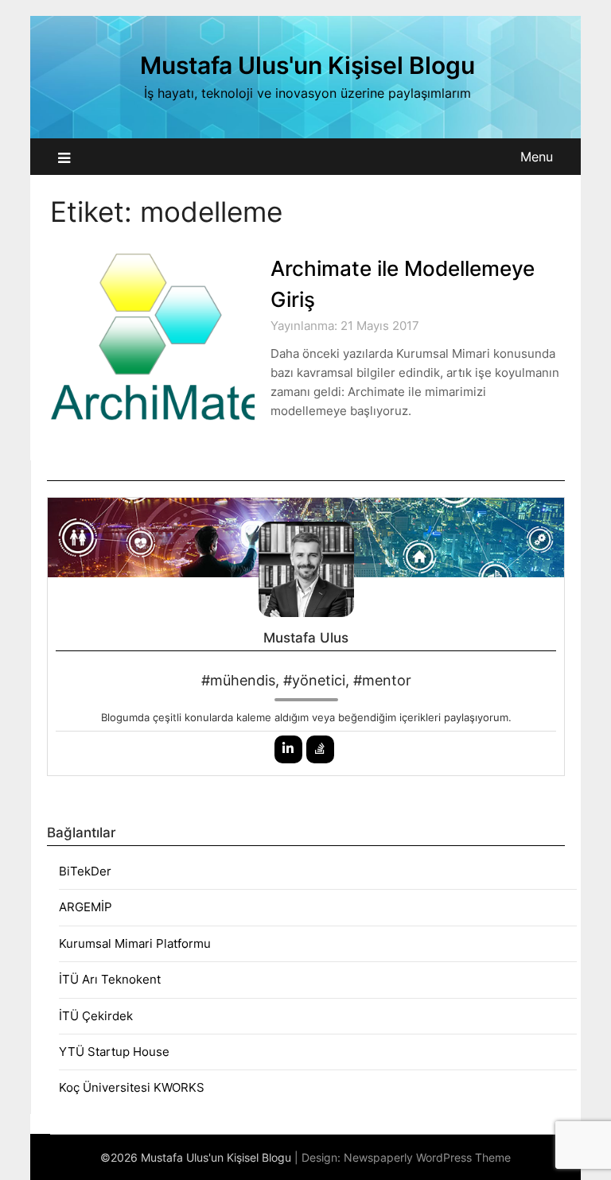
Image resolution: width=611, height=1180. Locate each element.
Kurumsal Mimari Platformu (135, 943)
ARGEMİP (85, 906)
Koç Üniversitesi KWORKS (131, 1087)
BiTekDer (85, 871)
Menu (536, 157)
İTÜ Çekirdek (96, 1015)
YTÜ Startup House (114, 1051)
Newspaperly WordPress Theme (427, 1157)
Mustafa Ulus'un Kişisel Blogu (307, 65)
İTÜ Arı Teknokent (110, 979)
